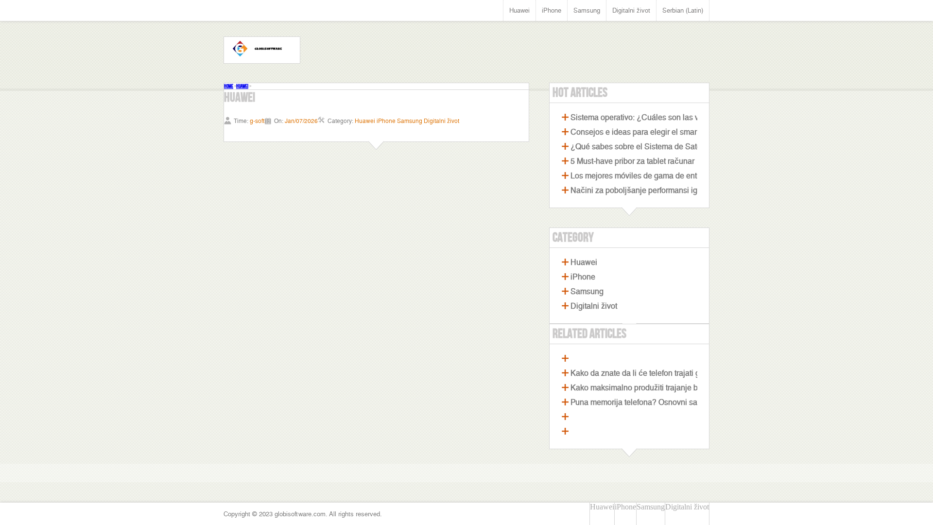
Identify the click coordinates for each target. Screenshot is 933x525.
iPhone (551, 10)
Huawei (519, 10)
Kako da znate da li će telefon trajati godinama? (652, 373)
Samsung (586, 10)
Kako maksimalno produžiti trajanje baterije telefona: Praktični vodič (687, 387)
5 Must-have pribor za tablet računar (632, 161)
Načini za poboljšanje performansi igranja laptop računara (670, 190)
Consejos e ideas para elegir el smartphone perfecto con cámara (681, 132)
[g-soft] (262, 50)
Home (228, 86)
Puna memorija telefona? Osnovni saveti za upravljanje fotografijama (688, 402)
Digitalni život (631, 10)
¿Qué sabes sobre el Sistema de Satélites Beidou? (658, 146)
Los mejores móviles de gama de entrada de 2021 (656, 175)
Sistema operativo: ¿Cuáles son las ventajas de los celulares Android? (691, 117)
